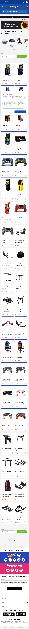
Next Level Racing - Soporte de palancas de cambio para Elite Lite (7, 449)
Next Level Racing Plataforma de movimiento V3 (6, 311)
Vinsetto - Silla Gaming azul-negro (6, 356)
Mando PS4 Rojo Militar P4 (19, 218)
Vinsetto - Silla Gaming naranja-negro (19, 357)
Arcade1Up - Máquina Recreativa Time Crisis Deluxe (6, 218)
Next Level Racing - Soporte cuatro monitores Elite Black (7, 472)
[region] (14, 103)
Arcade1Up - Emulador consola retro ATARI (19, 149)
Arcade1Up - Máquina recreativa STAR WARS (6, 149)
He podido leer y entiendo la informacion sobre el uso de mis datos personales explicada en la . (14, 583)
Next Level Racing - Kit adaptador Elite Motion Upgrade (6, 518)
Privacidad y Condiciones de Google (16, 108)
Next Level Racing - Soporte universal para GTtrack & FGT (19, 495)
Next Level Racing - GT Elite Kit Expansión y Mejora (19, 518)
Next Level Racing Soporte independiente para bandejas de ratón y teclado (6, 288)
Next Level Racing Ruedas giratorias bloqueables (19, 264)
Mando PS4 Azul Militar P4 (6, 172)
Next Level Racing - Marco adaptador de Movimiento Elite (19, 472)
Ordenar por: (3, 53)
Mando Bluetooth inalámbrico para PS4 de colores (7, 426)
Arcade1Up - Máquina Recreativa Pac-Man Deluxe (19, 195)
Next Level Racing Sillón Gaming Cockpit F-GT (19, 241)
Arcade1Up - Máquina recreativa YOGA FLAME (6, 126)
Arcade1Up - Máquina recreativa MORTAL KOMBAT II (7, 80)
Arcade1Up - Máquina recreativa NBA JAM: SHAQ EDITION (19, 126)
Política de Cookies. (6, 108)
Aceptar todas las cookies (20, 111)
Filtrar (22, 56)
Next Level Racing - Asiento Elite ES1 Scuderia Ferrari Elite (7, 495)
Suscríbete (14, 588)
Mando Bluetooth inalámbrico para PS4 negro (20, 426)
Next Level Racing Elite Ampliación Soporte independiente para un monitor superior (19, 311)
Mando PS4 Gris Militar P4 (6, 241)
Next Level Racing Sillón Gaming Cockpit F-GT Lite (6, 264)
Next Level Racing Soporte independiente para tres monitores (19, 288)
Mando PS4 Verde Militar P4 (19, 172)
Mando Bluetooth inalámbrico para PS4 (7, 380)
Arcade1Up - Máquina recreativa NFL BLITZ (19, 80)
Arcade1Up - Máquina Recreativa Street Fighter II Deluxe (6, 195)
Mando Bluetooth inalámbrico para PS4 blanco (20, 403)
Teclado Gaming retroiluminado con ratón (6, 403)
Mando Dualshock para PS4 (19, 380)
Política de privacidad (16, 584)
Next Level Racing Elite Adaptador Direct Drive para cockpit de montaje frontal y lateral (7, 334)
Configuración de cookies (9, 111)
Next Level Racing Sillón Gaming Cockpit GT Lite (19, 334)
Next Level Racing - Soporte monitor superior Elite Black (19, 449)
